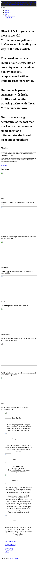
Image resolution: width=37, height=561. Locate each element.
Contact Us (8, 18)
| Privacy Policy (14, 558)
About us (7, 12)
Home (7, 10)
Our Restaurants (10, 16)
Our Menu (8, 14)
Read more (4, 165)
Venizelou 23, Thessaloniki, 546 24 (9, 550)
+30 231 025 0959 (10, 541)
